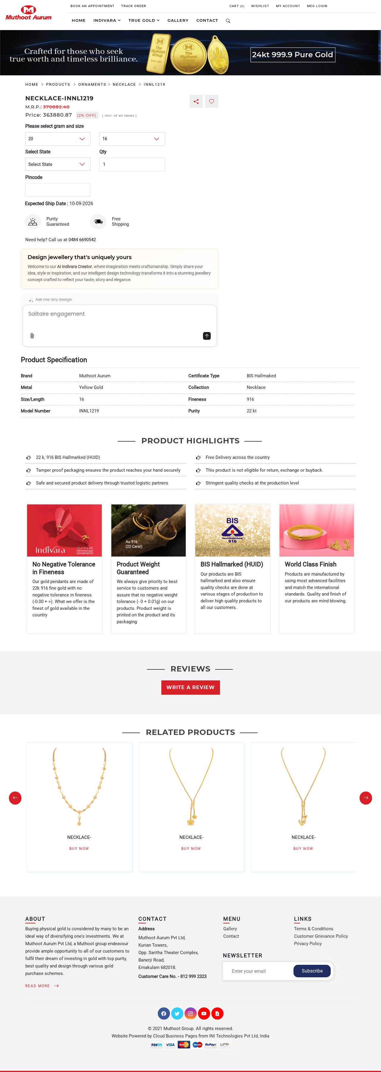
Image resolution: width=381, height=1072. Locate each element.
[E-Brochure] (217, 1013)
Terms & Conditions (313, 928)
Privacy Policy (308, 943)
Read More (38, 986)
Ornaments (92, 84)
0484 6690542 (82, 239)
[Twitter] (177, 1013)
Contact (231, 936)
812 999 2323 (193, 976)
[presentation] (15, 798)
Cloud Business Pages (175, 1036)
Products (59, 84)
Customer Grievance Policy (321, 936)
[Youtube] (204, 1013)
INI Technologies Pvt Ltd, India (239, 1036)
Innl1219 (154, 84)
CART (237, 6)
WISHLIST (260, 6)
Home (79, 20)
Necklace (125, 84)
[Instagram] (191, 1013)
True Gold (143, 20)
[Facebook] (164, 1013)
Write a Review (190, 687)
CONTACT (207, 20)
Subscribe (312, 971)
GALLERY (178, 20)
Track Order (133, 6)
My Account (288, 6)
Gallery (230, 928)
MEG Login (317, 6)
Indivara (105, 20)
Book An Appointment (93, 6)
